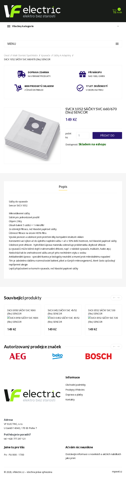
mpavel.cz (117, 471)
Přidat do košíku (107, 136)
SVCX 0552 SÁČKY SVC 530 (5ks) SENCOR (101, 312)
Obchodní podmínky (75, 384)
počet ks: (68, 135)
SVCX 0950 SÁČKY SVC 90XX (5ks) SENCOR (21, 312)
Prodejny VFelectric (75, 389)
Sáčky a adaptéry (62, 55)
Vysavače (45, 55)
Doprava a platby (74, 394)
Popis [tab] (63, 187)
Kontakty (69, 399)
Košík (119, 12)
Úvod (6, 55)
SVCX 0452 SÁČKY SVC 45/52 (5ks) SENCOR (62, 312)
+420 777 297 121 (16, 438)
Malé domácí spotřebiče (25, 55)
